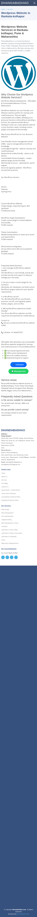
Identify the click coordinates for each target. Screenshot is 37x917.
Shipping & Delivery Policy (10, 500)
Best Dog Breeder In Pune (9, 523)
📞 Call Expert (18, 365)
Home (3, 9)
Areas (3, 540)
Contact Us (4, 486)
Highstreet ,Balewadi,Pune (9, 543)
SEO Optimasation (7, 516)
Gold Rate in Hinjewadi (8, 536)
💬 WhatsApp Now (18, 371)
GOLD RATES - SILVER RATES (10, 490)
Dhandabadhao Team (22, 914)
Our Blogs (4, 483)
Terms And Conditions (8, 493)
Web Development (7, 513)
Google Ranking (6, 519)
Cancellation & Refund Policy (10, 497)
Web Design (5, 509)
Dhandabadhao (15, 3)
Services (10, 9)
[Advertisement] (18, 651)
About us (4, 476)
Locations (4, 526)
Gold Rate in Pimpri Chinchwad (11, 533)
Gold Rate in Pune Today (9, 529)
